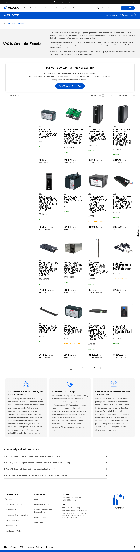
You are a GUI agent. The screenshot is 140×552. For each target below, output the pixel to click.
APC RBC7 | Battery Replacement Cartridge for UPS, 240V (73, 199)
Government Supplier (42, 504)
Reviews (49, 547)
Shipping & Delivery (13, 504)
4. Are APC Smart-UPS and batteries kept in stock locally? (29, 469)
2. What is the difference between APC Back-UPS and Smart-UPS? (33, 456)
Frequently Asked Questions (17, 515)
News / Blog (39, 523)
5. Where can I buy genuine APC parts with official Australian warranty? (35, 475)
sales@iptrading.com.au (71, 497)
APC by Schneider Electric (16, 23)
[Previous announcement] (6, 2)
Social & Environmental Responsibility (43, 511)
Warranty (9, 499)
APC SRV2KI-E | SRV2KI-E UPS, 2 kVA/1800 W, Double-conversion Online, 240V (122, 330)
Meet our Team (10, 547)
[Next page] (100, 368)
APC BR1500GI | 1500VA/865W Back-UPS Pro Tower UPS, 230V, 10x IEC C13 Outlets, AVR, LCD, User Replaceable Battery (98, 135)
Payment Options (12, 520)
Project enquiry (128, 15)
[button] (28, 8)
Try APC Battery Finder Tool (70, 86)
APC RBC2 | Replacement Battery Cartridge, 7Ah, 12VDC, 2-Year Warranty (73, 330)
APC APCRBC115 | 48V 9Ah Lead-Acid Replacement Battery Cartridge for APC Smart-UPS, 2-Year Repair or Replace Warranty (122, 202)
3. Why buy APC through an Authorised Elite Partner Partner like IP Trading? (37, 463)
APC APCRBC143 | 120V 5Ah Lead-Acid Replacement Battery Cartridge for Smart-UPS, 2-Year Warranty (73, 268)
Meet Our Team (40, 517)
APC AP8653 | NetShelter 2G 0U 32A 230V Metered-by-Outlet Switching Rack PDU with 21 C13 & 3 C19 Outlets (98, 269)
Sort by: (114, 95)
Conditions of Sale (13, 531)
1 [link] (71, 368)
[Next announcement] (133, 2)
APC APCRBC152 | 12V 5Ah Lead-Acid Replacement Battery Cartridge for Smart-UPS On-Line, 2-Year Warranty (48, 269)
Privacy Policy (11, 526)
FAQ (21, 547)
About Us (37, 499)
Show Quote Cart (138, 231)
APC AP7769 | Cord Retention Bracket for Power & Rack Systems (48, 329)
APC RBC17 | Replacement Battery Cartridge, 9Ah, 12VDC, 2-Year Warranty (48, 133)
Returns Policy (11, 510)
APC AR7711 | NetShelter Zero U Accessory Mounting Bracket (122, 266)
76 (95, 368)
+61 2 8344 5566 (112, 15)
